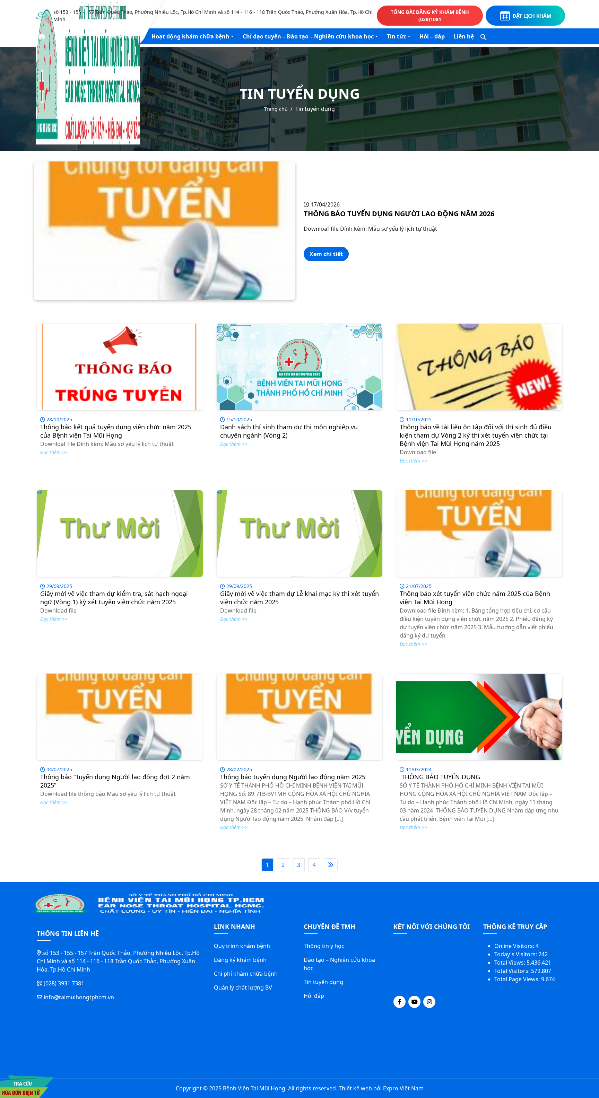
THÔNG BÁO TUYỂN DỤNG (440, 777)
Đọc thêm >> (54, 452)
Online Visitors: (515, 946)
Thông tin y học (324, 946)
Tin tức (396, 36)
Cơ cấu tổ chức (117, 36)
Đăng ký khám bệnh (240, 960)
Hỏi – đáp (432, 36)
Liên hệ (464, 36)
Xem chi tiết (326, 254)
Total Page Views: (517, 979)
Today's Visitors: (516, 954)
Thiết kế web (355, 1088)
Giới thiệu (70, 36)
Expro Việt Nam (403, 1088)
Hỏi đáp (314, 996)
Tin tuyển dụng (323, 982)
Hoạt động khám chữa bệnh (190, 36)
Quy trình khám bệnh (242, 946)
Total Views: (510, 962)
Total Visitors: (512, 971)
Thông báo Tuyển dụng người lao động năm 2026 (399, 213)
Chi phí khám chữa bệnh (246, 973)
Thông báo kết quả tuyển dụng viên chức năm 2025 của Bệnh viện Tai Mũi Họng (115, 431)
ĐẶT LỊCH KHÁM (532, 15)
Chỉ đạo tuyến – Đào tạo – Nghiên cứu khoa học (308, 36)
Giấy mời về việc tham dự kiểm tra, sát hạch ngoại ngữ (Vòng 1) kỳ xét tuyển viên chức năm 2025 (114, 597)
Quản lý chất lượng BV (243, 987)
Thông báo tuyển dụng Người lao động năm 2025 (292, 777)
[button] (483, 36)
